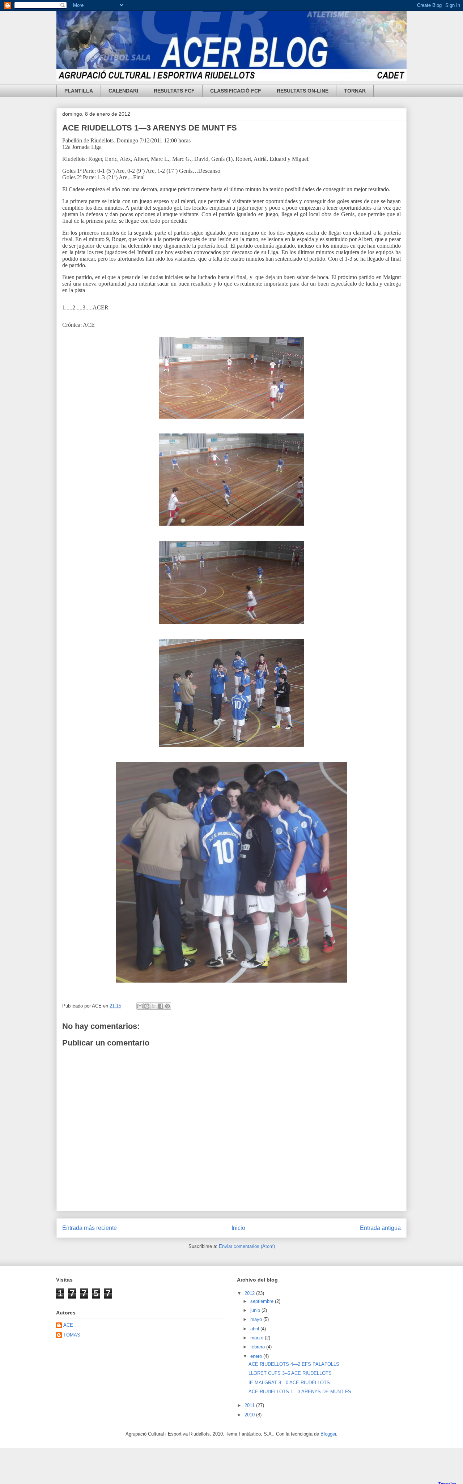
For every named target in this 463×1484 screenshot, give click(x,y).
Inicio (238, 1228)
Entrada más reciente (89, 1228)
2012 (250, 1293)
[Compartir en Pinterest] (167, 1006)
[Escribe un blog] (146, 1006)
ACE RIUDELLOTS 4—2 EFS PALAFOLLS (294, 1364)
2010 (250, 1414)
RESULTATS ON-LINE (302, 91)
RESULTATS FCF (174, 91)
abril (255, 1328)
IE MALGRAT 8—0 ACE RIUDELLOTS (289, 1382)
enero (256, 1356)
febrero (258, 1347)
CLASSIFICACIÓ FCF (235, 91)
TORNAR (355, 91)
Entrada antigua (380, 1228)
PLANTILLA (78, 91)
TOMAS (71, 1335)
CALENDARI (123, 91)
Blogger (328, 1434)
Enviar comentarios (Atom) (247, 1246)
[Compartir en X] (153, 1006)
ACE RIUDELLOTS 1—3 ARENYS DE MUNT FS (149, 127)
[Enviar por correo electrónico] (140, 1006)
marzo (257, 1337)
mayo (256, 1319)
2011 (250, 1405)
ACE (68, 1325)
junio (256, 1310)
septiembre (262, 1301)
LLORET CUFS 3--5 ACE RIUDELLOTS (290, 1373)
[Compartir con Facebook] (160, 1006)
